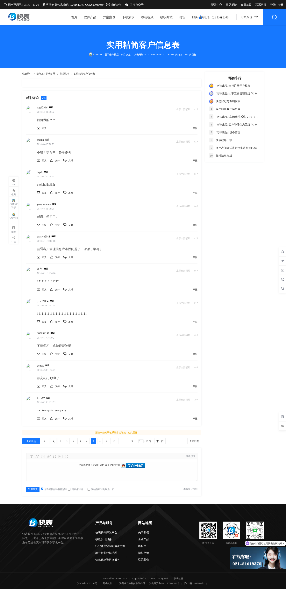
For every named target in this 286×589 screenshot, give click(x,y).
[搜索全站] (282, 288)
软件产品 (90, 17)
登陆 (273, 4)
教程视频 (147, 17)
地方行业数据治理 (106, 553)
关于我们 (143, 532)
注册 (280, 4)
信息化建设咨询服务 (107, 559)
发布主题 (31, 441)
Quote (55, 456)
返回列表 (194, 441)
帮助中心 (216, 4)
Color (37, 456)
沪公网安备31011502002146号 (164, 583)
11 (121, 441)
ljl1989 (41, 398)
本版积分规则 (190, 488)
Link (49, 456)
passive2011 (43, 236)
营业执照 (107, 583)
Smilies (66, 456)
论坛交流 (143, 553)
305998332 (43, 333)
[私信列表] (282, 270)
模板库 (142, 546)
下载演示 (128, 17)
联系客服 (260, 4)
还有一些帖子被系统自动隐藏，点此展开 (116, 432)
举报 (195, 128)
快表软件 (27, 73)
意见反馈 (231, 4)
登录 (107, 465)
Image (43, 456)
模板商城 (166, 17)
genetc (40, 365)
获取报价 (246, 17)
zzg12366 (42, 107)
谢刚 (39, 269)
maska (40, 139)
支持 (57, 160)
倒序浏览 (126, 54)
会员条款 (246, 4)
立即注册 (115, 465)
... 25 (130, 441)
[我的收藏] (282, 261)
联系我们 (143, 559)
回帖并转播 (77, 489)
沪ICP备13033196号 (87, 583)
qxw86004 (42, 301)
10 (114, 441)
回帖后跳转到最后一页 (102, 489)
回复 (44, 128)
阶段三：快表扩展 (46, 73)
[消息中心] (282, 279)
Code (60, 456)
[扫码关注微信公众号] (282, 417)
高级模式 (190, 456)
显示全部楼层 (112, 54)
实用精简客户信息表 (84, 73)
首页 (74, 17)
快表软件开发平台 (106, 532)
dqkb (39, 172)
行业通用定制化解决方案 (110, 546)
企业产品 (143, 539)
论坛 (182, 17)
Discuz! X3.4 (120, 578)
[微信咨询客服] (282, 426)
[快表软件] (18, 20)
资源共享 (64, 73)
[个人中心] (282, 252)
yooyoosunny (44, 204)
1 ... (45, 441)
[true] (274, 17)
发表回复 (33, 489)
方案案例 (109, 17)
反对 (70, 160)
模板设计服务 (103, 539)
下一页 (159, 441)
